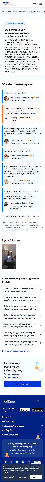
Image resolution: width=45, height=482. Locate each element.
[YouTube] (23, 462)
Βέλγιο (19, 450)
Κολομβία (31, 450)
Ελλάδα (13, 450)
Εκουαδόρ (14, 453)
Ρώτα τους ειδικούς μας (17, 11)
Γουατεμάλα (22, 453)
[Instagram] (11, 462)
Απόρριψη (22, 477)
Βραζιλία (31, 453)
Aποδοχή (36, 477)
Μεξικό (24, 450)
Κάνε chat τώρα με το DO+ (25, 113)
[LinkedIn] (17, 462)
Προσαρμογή (9, 477)
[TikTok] (29, 462)
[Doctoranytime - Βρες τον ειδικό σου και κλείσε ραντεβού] (3, 11)
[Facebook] (6, 462)
